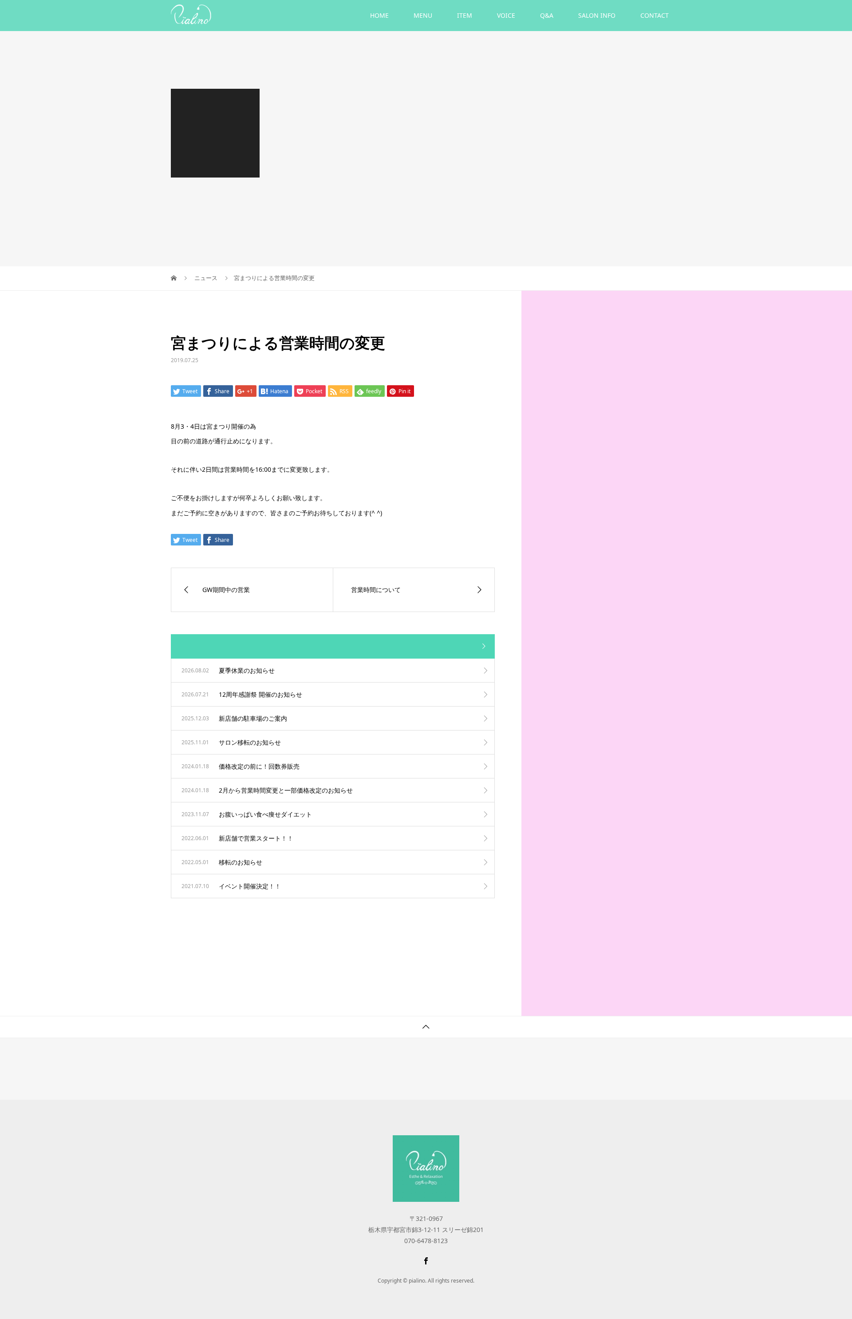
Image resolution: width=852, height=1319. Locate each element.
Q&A (546, 15)
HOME (379, 15)
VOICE (506, 15)
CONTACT (654, 15)
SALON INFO (596, 15)
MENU (423, 15)
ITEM (464, 15)
